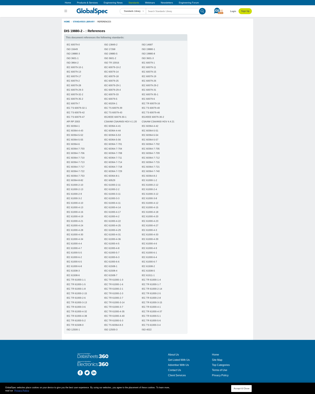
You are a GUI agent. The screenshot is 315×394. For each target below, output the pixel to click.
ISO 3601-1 (73, 58)
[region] (157, 388)
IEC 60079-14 (111, 71)
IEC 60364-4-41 (112, 126)
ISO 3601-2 (110, 58)
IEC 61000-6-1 (149, 252)
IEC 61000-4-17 (112, 212)
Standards (133, 2)
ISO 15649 (72, 49)
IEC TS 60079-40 (151, 108)
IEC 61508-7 (110, 275)
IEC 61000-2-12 (150, 185)
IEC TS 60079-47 (76, 117)
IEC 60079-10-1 (75, 67)
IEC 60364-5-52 (75, 135)
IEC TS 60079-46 (151, 112)
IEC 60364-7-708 (113, 153)
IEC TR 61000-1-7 (151, 284)
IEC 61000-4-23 (150, 221)
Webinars (150, 2)
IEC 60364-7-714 (113, 162)
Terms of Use (219, 370)
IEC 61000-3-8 (149, 198)
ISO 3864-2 (73, 62)
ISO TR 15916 (111, 62)
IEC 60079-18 (111, 76)
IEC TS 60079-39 (113, 108)
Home (68, 2)
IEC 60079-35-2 (75, 99)
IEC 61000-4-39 (150, 239)
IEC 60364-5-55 (75, 139)
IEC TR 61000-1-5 (76, 284)
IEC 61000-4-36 (112, 239)
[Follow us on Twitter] (87, 373)
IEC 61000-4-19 (75, 216)
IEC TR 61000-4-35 (114, 311)
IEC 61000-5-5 (74, 252)
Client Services (177, 375)
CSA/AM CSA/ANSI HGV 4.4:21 (158, 121)
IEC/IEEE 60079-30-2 (153, 117)
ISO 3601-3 (148, 58)
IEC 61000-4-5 (111, 243)
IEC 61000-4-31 (112, 234)
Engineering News (113, 2)
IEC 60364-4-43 (75, 130)
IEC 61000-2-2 (111, 189)
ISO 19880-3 (73, 53)
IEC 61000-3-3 (111, 198)
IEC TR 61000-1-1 (76, 279)
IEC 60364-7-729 (113, 171)
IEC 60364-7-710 (75, 157)
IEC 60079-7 (73, 103)
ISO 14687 (147, 44)
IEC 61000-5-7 (111, 252)
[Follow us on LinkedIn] (93, 373)
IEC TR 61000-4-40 (114, 316)
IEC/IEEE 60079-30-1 (115, 117)
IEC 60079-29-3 (75, 89)
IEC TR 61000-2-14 (152, 288)
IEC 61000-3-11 (112, 194)
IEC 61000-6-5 (74, 261)
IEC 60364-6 (73, 144)
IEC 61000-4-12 (150, 203)
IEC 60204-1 (110, 103)
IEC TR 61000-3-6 (76, 307)
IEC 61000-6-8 (74, 266)
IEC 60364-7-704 (113, 148)
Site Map (217, 359)
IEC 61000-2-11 (112, 185)
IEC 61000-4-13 (75, 207)
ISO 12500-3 (110, 329)
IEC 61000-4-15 (150, 207)
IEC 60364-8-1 (111, 175)
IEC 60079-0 (73, 44)
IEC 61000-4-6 (149, 243)
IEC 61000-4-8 (111, 248)
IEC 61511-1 (148, 275)
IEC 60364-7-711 (113, 157)
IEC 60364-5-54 (150, 135)
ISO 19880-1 (148, 49)
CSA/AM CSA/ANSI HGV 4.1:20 (120, 121)
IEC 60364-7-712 (151, 157)
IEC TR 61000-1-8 (76, 288)
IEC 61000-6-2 (74, 257)
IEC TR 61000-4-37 (152, 311)
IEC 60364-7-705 (151, 148)
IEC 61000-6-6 (111, 261)
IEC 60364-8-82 (75, 180)
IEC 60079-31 (149, 89)
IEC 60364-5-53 (112, 135)
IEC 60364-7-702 (151, 144)
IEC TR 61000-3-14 (114, 302)
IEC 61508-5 (148, 270)
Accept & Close (241, 388)
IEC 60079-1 (148, 62)
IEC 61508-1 (110, 266)
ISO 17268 (109, 49)
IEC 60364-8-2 (149, 175)
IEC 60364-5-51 (150, 130)
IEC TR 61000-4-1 (151, 307)
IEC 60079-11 (149, 67)
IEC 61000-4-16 (75, 212)
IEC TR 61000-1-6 (113, 284)
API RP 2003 (73, 121)
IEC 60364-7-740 (151, 171)
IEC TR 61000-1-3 (113, 279)
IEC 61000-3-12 (150, 194)
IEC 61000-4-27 (150, 225)
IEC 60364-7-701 (113, 144)
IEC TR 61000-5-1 (151, 316)
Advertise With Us (178, 365)
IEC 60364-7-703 (75, 148)
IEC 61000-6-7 (149, 261)
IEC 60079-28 (74, 85)
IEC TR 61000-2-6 (76, 297)
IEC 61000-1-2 (149, 180)
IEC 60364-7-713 (75, 162)
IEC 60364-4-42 (150, 126)
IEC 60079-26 (149, 80)
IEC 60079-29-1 (112, 85)
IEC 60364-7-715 (151, 162)
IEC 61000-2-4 (149, 189)
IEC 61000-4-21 (75, 221)
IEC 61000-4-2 (111, 216)
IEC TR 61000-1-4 (151, 279)
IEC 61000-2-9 (74, 194)
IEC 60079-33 (111, 94)
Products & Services (87, 2)
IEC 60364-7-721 (151, 166)
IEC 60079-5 (110, 99)
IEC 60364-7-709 (151, 153)
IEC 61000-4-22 (112, 221)
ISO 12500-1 (73, 329)
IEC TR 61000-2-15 (77, 293)
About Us (173, 354)
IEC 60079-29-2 (150, 85)
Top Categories (221, 365)
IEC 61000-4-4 (74, 243)
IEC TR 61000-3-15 (152, 302)
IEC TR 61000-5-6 (151, 320)
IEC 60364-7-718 (113, 166)
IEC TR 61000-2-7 (113, 297)
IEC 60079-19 (149, 76)
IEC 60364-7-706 (75, 153)
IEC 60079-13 (74, 71)
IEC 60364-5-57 (150, 139)
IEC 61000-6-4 (149, 257)
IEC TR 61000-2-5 (151, 293)
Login (233, 11)
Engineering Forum (189, 2)
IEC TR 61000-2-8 (151, 297)
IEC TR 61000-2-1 (113, 288)
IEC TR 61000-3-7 (113, 307)
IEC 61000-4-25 (112, 225)
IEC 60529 (109, 180)
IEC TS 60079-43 (113, 112)
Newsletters (167, 2)
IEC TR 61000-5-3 (113, 320)
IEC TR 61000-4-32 (77, 311)
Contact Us (174, 370)
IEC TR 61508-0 (75, 325)
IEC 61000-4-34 (75, 239)
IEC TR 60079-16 (151, 103)
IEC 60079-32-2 (75, 94)
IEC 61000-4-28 (75, 230)
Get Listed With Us (179, 359)
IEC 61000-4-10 (75, 203)
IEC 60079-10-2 (112, 67)
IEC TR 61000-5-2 (76, 320)
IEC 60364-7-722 (75, 171)
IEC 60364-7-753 (75, 175)
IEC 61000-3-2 (74, 198)
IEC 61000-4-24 (75, 225)
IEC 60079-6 (148, 99)
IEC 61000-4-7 (74, 248)
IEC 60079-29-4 (112, 89)
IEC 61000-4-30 (75, 234)
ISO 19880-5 (110, 53)
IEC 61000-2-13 (75, 189)
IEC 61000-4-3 (149, 230)
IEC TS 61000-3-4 (151, 325)
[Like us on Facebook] (80, 373)
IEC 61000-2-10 (75, 185)
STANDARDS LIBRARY (84, 22)
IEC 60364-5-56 (112, 139)
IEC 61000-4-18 (150, 212)
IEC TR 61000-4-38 (77, 316)
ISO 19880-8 (148, 53)
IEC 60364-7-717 (75, 166)
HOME (67, 22)
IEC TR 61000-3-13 (77, 302)
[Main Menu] (66, 11)
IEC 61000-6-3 (111, 257)
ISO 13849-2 (110, 44)
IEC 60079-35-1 (150, 94)
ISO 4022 (147, 329)
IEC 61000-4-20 (150, 216)
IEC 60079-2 (73, 80)
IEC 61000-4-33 (150, 234)
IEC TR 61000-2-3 (113, 293)
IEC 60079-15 (149, 71)
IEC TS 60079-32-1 (77, 108)
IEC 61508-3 (73, 270)
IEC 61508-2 (148, 266)
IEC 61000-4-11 (112, 203)
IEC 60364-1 (73, 126)
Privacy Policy (220, 375)
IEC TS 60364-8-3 (113, 325)
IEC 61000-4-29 (112, 230)
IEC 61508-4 (110, 270)
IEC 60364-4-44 (112, 130)
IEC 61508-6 (73, 275)
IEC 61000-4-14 (112, 207)
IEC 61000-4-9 (149, 248)
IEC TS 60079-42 (76, 112)
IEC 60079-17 (74, 76)
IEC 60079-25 (111, 80)
